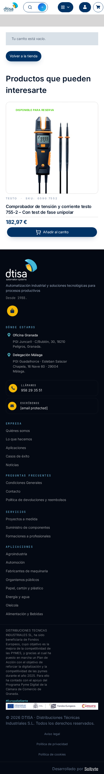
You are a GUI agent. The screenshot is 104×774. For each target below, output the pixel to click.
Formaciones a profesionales (28, 536)
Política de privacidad (52, 744)
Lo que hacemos (19, 439)
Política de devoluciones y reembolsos (36, 500)
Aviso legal (52, 734)
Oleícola (12, 605)
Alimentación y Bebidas (24, 614)
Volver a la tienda (23, 56)
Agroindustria (16, 554)
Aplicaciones (16, 448)
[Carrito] (98, 7)
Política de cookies (52, 754)
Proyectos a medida (21, 519)
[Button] (85, 7)
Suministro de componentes (28, 527)
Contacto (13, 491)
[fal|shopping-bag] (12, 311)
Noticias (12, 465)
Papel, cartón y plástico (24, 588)
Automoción (15, 562)
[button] (52, 232)
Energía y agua (18, 597)
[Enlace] (52, 388)
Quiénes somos (18, 431)
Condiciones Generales (24, 483)
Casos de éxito (17, 456)
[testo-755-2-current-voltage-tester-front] (52, 148)
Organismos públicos (22, 580)
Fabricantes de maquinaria (27, 571)
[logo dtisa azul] (11, 7)
